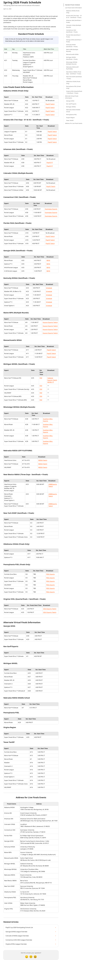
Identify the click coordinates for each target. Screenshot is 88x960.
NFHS (48, 260)
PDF (41, 378)
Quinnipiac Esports (51, 209)
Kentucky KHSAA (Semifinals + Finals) (72, 45)
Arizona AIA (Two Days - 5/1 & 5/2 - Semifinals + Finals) (74, 16)
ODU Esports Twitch (49, 609)
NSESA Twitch (42, 460)
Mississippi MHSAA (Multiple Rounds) (71, 63)
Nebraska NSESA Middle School (73, 110)
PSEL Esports (50, 574)
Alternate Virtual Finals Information (71, 97)
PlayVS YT (50, 163)
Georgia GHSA (70, 101)
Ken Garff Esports (71, 104)
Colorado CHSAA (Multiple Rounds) (73, 26)
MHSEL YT (50, 382)
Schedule (49, 288)
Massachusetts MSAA (72, 54)
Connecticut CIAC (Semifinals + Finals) (72, 31)
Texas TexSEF (70, 120)
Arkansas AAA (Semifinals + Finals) (74, 21)
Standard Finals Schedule (72, 5)
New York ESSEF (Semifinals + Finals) (74, 77)
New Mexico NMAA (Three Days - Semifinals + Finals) (73, 73)
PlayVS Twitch (50, 104)
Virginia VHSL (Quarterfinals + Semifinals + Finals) (74, 92)
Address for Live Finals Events (73, 123)
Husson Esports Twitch (50, 322)
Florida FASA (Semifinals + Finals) (73, 36)
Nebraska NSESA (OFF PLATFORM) (72, 68)
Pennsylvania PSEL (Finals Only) (73, 87)
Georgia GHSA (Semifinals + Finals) (74, 40)
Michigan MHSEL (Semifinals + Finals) (72, 58)
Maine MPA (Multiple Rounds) (72, 50)
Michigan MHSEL (71, 107)
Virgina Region (70, 117)
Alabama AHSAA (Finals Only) (72, 11)
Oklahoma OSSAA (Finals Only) (73, 82)
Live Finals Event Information (73, 8)
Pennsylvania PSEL (71, 114)
